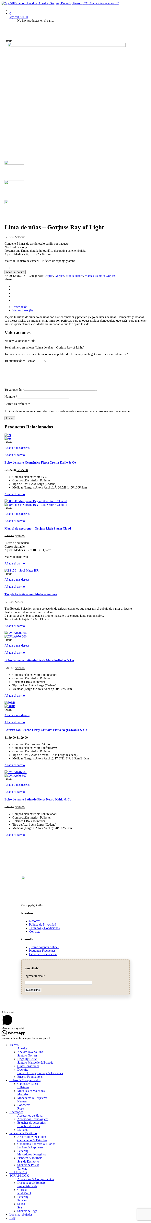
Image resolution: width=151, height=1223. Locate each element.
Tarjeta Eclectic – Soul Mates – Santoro (31, 594)
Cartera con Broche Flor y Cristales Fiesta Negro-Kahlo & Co (46, 730)
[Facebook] (13, 286)
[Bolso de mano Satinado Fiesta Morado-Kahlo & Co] (16, 633)
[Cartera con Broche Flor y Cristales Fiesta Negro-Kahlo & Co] (10, 702)
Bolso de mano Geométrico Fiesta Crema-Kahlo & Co (40, 462)
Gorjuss (48, 275)
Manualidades (74, 275)
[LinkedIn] (13, 289)
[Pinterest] (13, 293)
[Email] (13, 296)
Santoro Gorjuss (105, 275)
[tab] (79, 307)
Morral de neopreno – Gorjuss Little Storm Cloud (38, 528)
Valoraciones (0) (22, 310)
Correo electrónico (17, 403)
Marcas (89, 275)
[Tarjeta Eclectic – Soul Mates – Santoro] (22, 570)
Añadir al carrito (15, 272)
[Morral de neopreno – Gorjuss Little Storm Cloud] (36, 501)
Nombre (11, 396)
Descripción (19, 306)
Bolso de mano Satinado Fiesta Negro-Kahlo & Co (38, 799)
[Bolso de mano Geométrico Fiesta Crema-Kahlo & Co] (8, 435)
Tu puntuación (15, 360)
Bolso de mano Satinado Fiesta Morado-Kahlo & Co (39, 660)
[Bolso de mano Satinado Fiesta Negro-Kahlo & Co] (16, 772)
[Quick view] (6, 451)
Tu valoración (14, 389)
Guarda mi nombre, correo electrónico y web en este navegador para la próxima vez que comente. (69, 411)
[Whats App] (13, 300)
